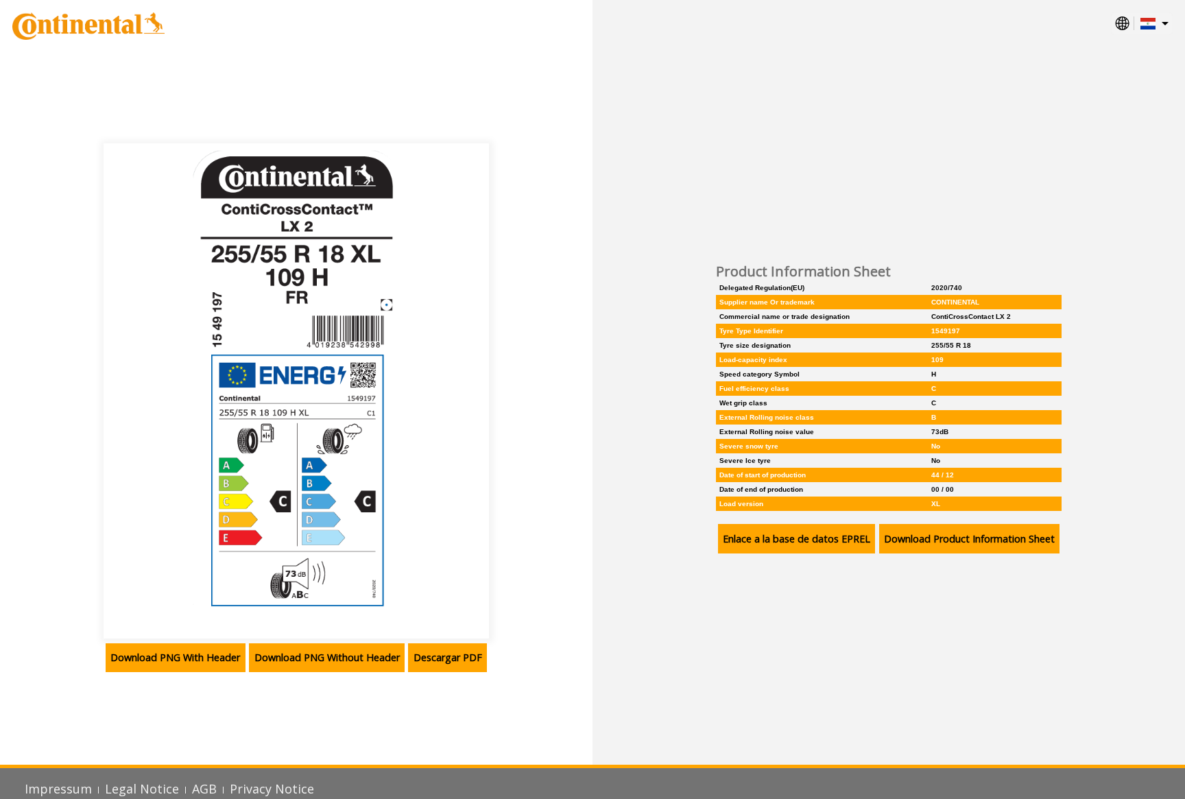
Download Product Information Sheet (969, 538)
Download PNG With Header (175, 657)
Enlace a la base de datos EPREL (796, 538)
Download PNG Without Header (327, 657)
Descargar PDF (448, 657)
